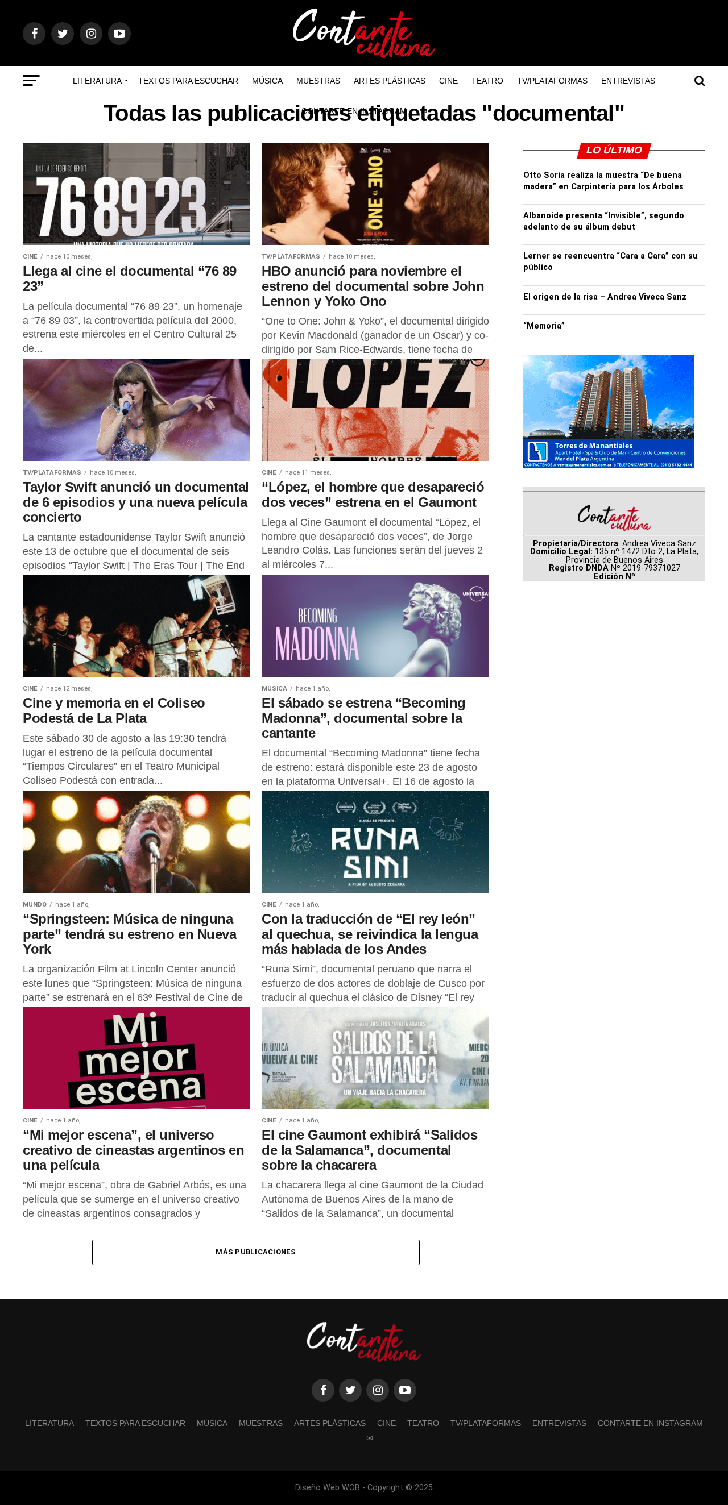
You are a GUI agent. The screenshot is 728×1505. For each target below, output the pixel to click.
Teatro (487, 80)
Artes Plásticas (389, 80)
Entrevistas (628, 80)
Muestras (318, 80)
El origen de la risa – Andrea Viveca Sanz (604, 297)
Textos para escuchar (188, 80)
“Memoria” (544, 326)
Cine (448, 80)
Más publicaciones (256, 1252)
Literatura (97, 80)
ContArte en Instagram (354, 110)
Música (267, 80)
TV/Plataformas (552, 80)
